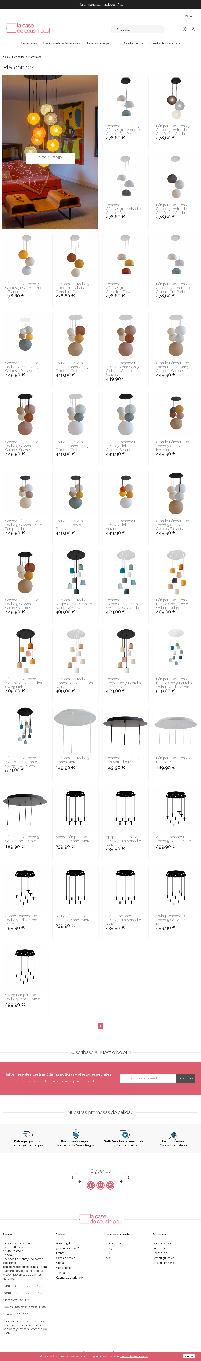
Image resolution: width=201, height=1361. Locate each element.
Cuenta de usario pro (69, 1277)
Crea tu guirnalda (163, 1258)
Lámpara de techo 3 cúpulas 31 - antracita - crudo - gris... (124, 209)
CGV (107, 1253)
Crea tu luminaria (163, 1262)
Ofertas (60, 1262)
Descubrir (50, 157)
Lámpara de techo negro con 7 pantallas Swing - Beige (124, 683)
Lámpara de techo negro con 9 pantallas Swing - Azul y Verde (23, 762)
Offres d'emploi (66, 1258)
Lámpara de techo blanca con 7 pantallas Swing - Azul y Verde (124, 604)
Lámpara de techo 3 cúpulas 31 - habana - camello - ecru (124, 288)
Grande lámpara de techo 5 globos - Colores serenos (122, 446)
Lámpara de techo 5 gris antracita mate (22, 839)
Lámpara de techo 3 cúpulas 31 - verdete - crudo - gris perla (124, 130)
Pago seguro (112, 1243)
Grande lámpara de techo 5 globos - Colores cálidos (21, 604)
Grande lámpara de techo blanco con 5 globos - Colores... (72, 367)
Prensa (60, 1253)
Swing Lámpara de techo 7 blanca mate (73, 918)
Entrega (109, 1248)
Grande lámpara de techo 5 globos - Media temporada (25, 525)
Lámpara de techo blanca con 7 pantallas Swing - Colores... (174, 604)
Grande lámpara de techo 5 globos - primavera (72, 525)
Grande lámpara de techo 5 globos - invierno (172, 446)
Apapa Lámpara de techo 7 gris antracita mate (123, 841)
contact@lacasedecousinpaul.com (25, 1266)
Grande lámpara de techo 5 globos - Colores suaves (21, 446)
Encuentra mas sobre (134, 1356)
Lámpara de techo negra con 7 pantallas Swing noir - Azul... (74, 604)
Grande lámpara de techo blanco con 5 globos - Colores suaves (122, 369)
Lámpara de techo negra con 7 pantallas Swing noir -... (23, 683)
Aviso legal (63, 1243)
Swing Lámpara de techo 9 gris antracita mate (173, 920)
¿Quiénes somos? (67, 1248)
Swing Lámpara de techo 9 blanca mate (22, 997)
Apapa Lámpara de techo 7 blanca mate (73, 839)
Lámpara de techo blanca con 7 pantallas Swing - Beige (74, 683)
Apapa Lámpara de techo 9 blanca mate (173, 839)
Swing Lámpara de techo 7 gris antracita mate (123, 920)
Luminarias (159, 1248)
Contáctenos (64, 1267)
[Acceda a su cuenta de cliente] (192, 30)
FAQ (107, 1258)
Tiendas (61, 1272)
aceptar (189, 1356)
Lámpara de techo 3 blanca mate (72, 760)
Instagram (110, 1185)
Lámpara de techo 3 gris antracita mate (122, 760)
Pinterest (100, 1185)
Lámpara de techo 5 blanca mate (173, 760)
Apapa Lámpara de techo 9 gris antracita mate (23, 920)
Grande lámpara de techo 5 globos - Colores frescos (172, 525)
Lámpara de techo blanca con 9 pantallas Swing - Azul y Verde (175, 683)
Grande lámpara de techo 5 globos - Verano (122, 525)
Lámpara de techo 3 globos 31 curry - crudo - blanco (25, 288)
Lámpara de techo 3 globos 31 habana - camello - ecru (72, 288)
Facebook (91, 1185)
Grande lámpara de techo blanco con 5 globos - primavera (21, 367)
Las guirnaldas (162, 1243)
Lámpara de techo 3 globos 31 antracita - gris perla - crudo (173, 130)
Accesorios (160, 1253)
